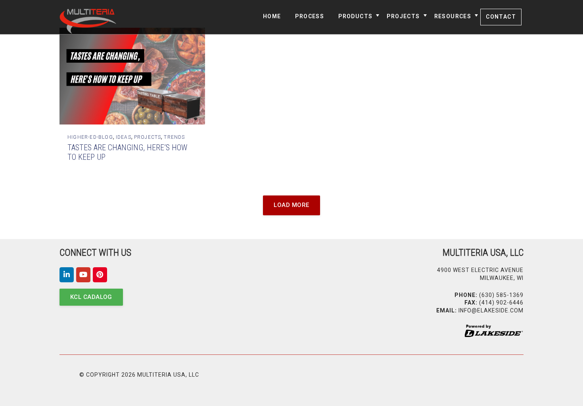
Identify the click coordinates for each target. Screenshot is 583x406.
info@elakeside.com (491, 310)
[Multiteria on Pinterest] (100, 274)
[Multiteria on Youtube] (83, 274)
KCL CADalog (91, 297)
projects (147, 137)
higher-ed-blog (90, 137)
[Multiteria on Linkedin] (66, 274)
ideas (123, 137)
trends (174, 137)
